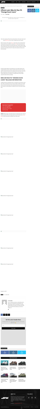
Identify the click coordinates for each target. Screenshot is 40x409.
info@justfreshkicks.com (18, 403)
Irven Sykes (7, 14)
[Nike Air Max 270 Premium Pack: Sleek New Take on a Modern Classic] (4, 362)
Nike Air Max (4, 6)
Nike (1, 6)
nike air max (7, 294)
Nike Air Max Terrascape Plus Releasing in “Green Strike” (22, 368)
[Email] (7, 315)
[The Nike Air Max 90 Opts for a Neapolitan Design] (13, 362)
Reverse (12, 42)
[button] (37, 1)
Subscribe (13, 328)
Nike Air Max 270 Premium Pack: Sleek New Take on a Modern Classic (4, 369)
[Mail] (8, 309)
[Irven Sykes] (4, 305)
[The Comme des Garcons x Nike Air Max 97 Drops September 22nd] (13, 374)
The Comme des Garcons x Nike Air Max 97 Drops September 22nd (13, 381)
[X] (4, 315)
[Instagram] (32, 397)
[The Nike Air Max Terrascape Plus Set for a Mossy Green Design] (22, 374)
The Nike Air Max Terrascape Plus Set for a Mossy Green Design (21, 380)
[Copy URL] (9, 315)
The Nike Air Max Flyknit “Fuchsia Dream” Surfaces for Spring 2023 (4, 381)
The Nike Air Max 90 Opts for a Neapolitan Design (13, 368)
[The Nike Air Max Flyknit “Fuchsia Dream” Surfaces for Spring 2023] (4, 374)
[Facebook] (2, 315)
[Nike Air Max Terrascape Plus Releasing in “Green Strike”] (22, 362)
